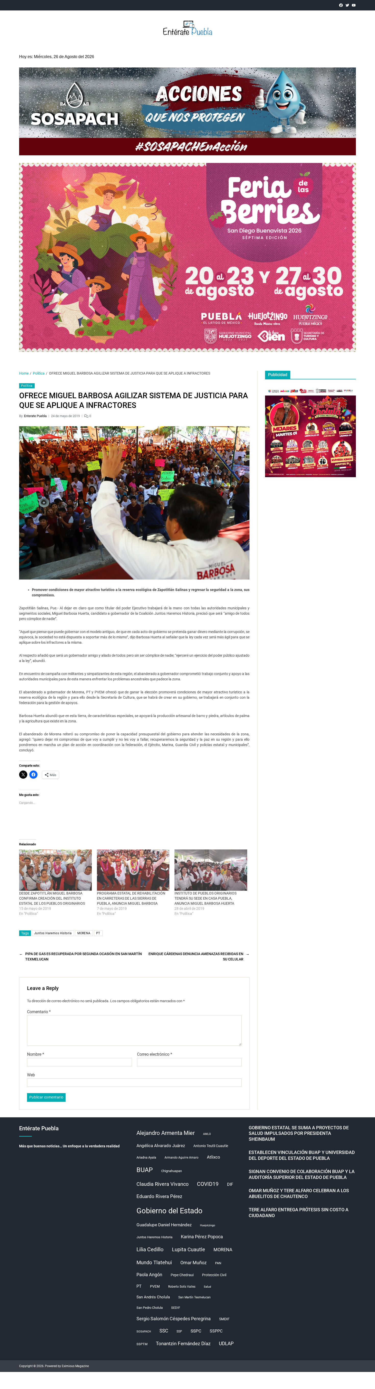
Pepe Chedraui (182, 1275)
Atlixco (213, 1157)
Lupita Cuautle (188, 1249)
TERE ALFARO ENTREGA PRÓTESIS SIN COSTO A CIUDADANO (298, 1212)
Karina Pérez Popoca (202, 1236)
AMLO (207, 1134)
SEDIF (175, 1308)
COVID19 (208, 1184)
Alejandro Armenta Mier (165, 1133)
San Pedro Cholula (149, 1308)
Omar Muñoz (193, 1262)
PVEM (155, 1286)
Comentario (39, 1012)
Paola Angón (149, 1274)
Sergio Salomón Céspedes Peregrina (173, 1318)
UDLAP (226, 1343)
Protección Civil (214, 1275)
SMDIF (224, 1319)
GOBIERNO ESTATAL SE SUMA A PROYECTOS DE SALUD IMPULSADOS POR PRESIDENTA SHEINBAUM (299, 1133)
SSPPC (216, 1331)
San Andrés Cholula (153, 1297)
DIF (230, 1184)
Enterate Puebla (35, 416)
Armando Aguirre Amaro (181, 1157)
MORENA (84, 933)
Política (27, 386)
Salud (207, 1286)
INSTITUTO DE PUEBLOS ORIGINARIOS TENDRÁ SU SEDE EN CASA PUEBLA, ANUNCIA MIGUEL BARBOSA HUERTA (205, 898)
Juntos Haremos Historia (53, 933)
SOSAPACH (143, 1331)
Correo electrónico (154, 1054)
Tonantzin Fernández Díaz (183, 1343)
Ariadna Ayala (146, 1157)
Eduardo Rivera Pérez (159, 1196)
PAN (218, 1263)
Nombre (35, 1054)
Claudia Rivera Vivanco (162, 1184)
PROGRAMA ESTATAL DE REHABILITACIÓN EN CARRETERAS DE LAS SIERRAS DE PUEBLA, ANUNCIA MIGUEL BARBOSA (131, 898)
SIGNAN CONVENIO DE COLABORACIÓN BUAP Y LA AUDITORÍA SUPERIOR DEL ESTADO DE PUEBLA (302, 1174)
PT (98, 933)
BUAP (144, 1170)
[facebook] (341, 5)
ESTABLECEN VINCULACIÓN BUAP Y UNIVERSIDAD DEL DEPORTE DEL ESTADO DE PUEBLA (302, 1155)
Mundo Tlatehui (154, 1262)
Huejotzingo (207, 1225)
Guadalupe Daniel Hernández (164, 1224)
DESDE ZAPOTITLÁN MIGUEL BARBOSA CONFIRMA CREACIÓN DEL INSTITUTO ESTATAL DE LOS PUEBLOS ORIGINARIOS (52, 898)
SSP (179, 1331)
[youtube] (354, 5)
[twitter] (347, 5)
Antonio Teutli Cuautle (210, 1146)
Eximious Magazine (75, 1366)
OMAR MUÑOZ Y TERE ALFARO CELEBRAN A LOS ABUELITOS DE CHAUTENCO (299, 1193)
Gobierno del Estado (169, 1210)
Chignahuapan (171, 1171)
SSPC (196, 1330)
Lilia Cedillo (150, 1249)
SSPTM (141, 1344)
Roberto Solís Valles (181, 1286)
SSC (163, 1331)
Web (31, 1074)
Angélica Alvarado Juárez (160, 1145)
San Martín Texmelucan (194, 1297)
